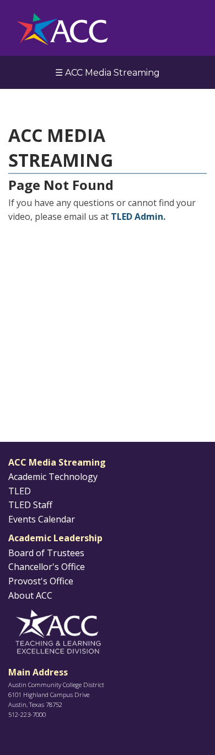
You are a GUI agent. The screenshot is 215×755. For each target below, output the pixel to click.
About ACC (30, 595)
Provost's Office (40, 581)
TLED (19, 491)
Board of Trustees (46, 553)
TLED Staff (30, 505)
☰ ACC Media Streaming (107, 72)
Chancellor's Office (46, 567)
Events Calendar (41, 519)
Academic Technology (53, 477)
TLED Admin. (138, 216)
